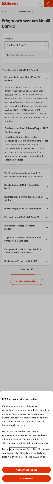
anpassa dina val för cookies (23, 449)
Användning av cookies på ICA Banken (27, 457)
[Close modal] (26, 242)
